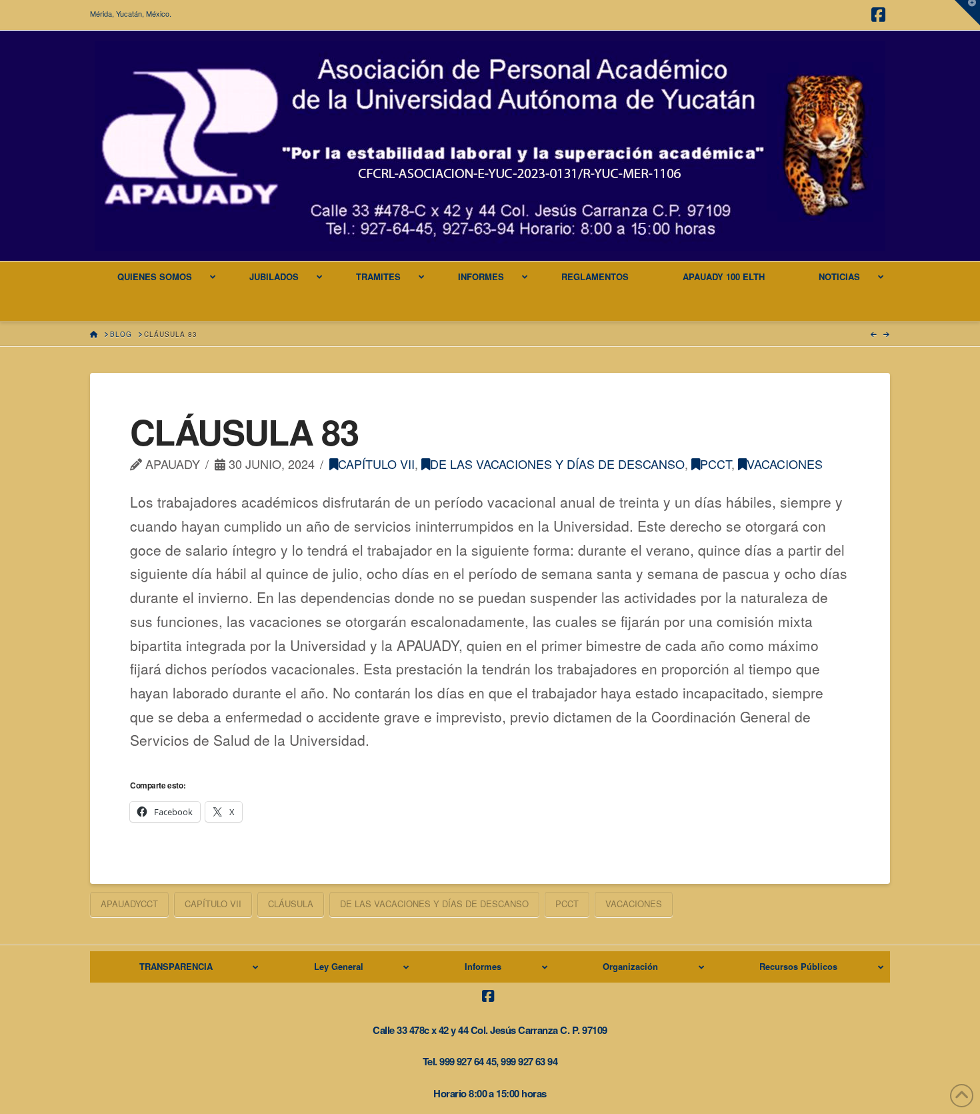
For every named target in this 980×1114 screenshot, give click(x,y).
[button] (967, 12)
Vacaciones (785, 463)
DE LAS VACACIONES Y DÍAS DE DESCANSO (557, 463)
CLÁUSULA (290, 903)
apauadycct (129, 903)
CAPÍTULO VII (376, 463)
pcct (715, 463)
